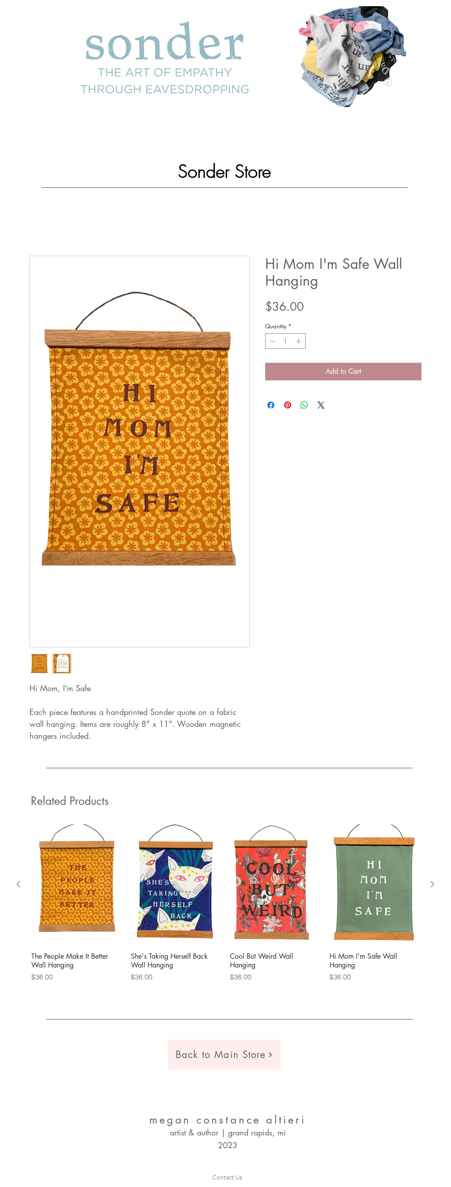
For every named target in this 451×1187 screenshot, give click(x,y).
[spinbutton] (285, 342)
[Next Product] (432, 885)
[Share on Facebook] (271, 406)
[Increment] (299, 342)
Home (39, 224)
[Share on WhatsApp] (304, 406)
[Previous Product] (18, 885)
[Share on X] (321, 406)
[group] (225, 908)
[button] (388, 81)
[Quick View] (76, 885)
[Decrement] (271, 342)
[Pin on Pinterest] (287, 406)
